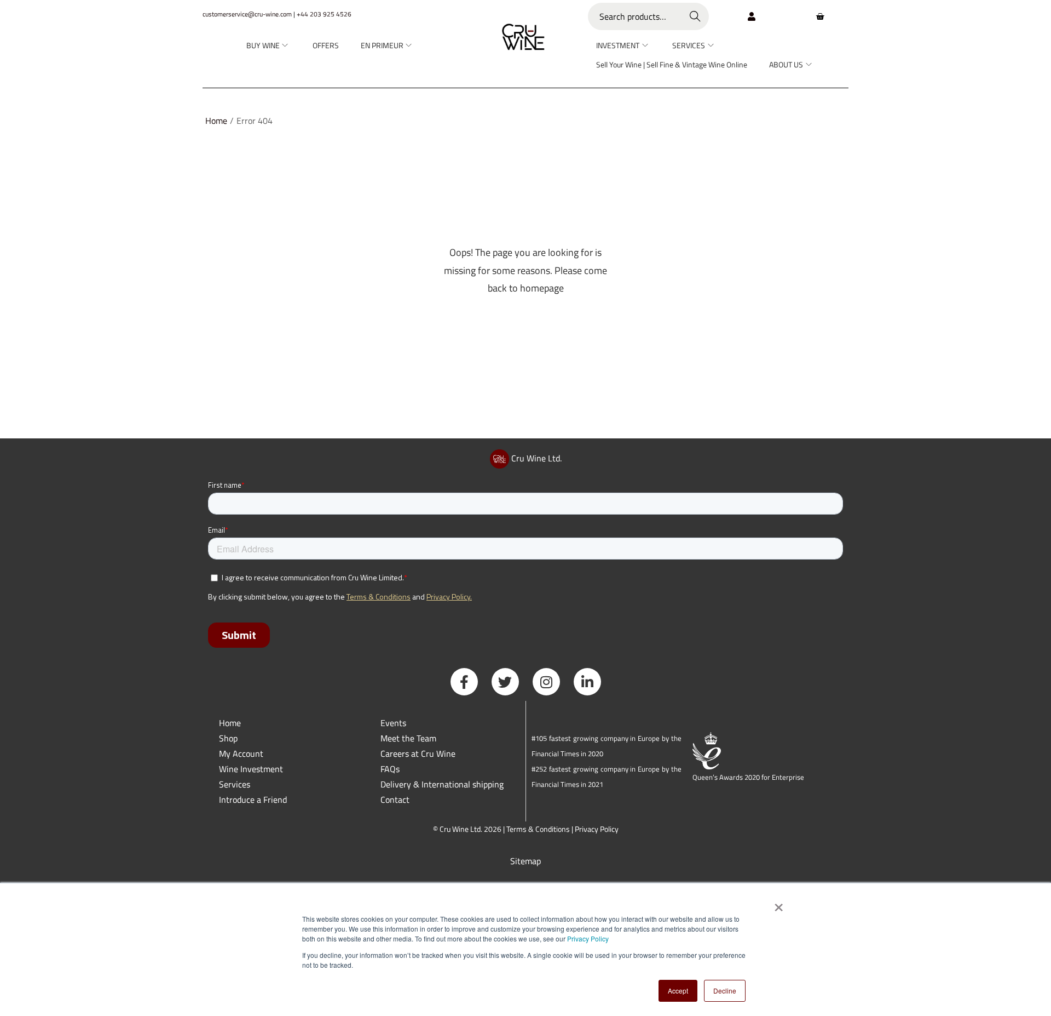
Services (234, 784)
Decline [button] (724, 990)
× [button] (778, 904)
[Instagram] (546, 681)
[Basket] (820, 16)
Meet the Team (408, 738)
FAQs (390, 768)
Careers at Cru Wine (417, 753)
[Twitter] (505, 681)
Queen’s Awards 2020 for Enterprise (748, 777)
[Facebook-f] (464, 681)
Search (695, 16)
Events (393, 722)
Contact (394, 799)
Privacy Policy (588, 938)
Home (216, 120)
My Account (241, 753)
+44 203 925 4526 (324, 14)
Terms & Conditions (538, 829)
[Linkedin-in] (587, 681)
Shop (228, 738)
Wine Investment (251, 768)
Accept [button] (678, 990)
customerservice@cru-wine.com (247, 14)
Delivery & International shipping (443, 784)
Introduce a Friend (253, 799)
